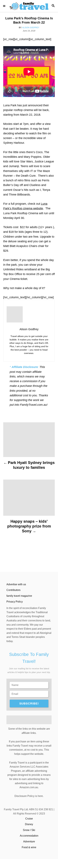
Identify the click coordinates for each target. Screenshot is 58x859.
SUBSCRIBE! (29, 703)
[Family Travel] (29, 6)
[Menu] (5, 6)
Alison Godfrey (30, 27)
